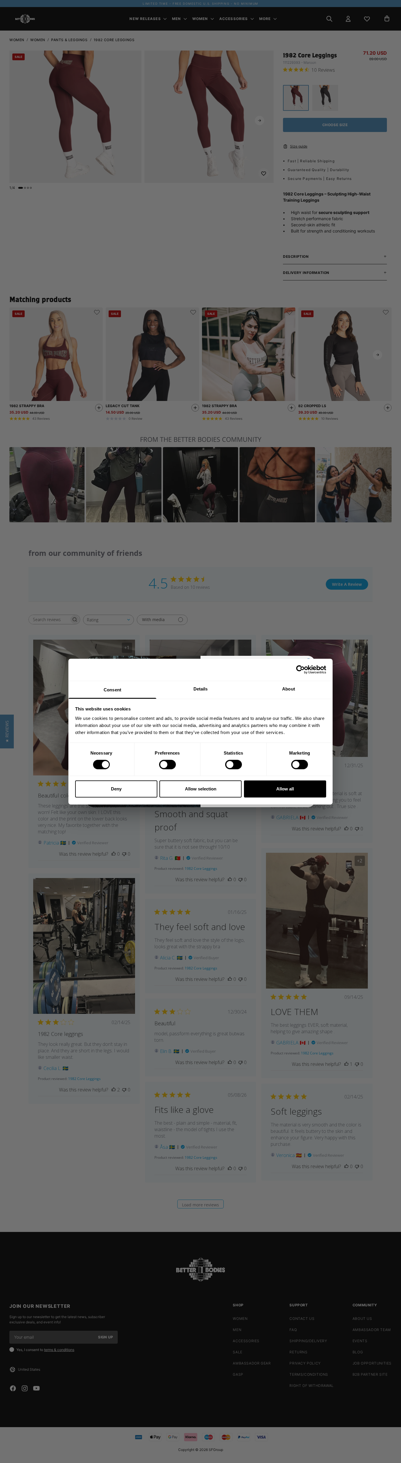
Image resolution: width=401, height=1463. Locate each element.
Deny (116, 788)
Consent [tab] (112, 689)
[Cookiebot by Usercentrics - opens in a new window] (300, 669)
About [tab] (288, 688)
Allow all (285, 788)
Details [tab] (200, 688)
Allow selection (200, 788)
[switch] (167, 764)
